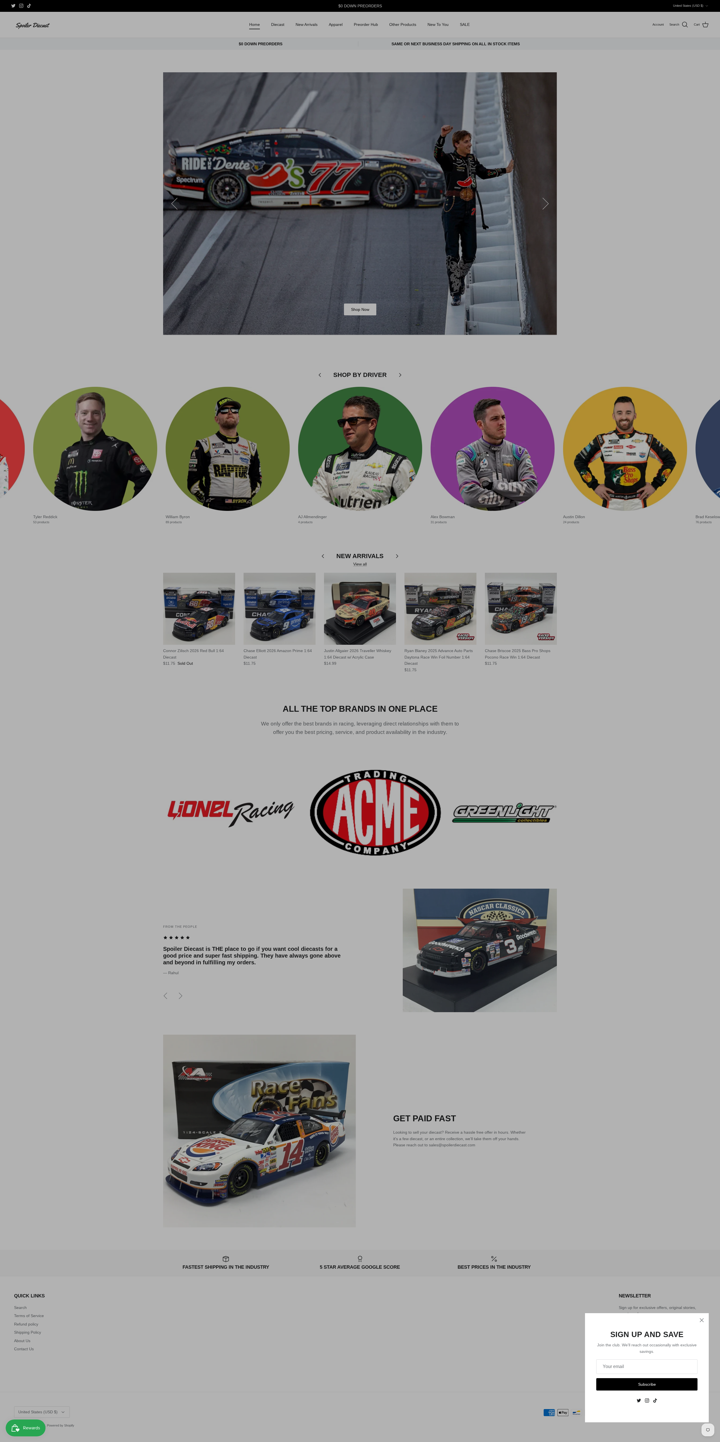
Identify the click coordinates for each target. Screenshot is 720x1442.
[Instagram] (647, 1400)
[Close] (702, 1320)
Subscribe (647, 1384)
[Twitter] (639, 1400)
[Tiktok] (655, 1400)
